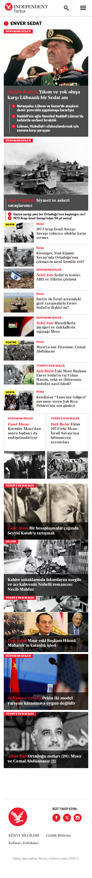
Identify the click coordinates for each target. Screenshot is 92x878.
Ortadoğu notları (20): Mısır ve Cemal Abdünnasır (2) (45, 759)
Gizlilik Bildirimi (58, 836)
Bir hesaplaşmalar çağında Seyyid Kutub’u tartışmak (43, 530)
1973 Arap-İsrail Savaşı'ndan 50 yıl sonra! (42, 218)
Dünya (40, 224)
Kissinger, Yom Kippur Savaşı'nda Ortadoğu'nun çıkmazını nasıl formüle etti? (60, 258)
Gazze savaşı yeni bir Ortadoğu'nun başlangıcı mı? (49, 214)
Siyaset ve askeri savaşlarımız (39, 203)
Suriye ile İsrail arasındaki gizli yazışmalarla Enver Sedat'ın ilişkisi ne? (58, 304)
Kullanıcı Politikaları (23, 843)
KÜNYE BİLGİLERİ (23, 836)
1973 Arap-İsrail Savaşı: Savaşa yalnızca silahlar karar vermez (61, 234)
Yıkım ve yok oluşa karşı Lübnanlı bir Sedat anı (44, 95)
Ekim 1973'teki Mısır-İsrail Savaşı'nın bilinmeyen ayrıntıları (65, 434)
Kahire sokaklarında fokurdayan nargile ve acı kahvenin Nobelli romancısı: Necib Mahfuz (44, 585)
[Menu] (83, 8)
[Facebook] (56, 818)
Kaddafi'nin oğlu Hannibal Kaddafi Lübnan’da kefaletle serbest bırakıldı (50, 119)
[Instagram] (78, 818)
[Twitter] (67, 818)
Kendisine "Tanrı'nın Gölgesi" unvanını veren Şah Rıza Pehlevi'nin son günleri (61, 402)
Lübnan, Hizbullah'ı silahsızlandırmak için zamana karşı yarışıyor (48, 129)
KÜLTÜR (11, 542)
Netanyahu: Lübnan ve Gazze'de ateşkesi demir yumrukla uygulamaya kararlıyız (47, 108)
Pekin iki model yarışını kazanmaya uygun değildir (41, 701)
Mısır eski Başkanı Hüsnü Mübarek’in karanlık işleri (42, 643)
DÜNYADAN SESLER (18, 31)
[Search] (66, 8)
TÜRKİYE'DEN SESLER (50, 366)
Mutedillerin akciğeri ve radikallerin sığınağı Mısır (55, 328)
